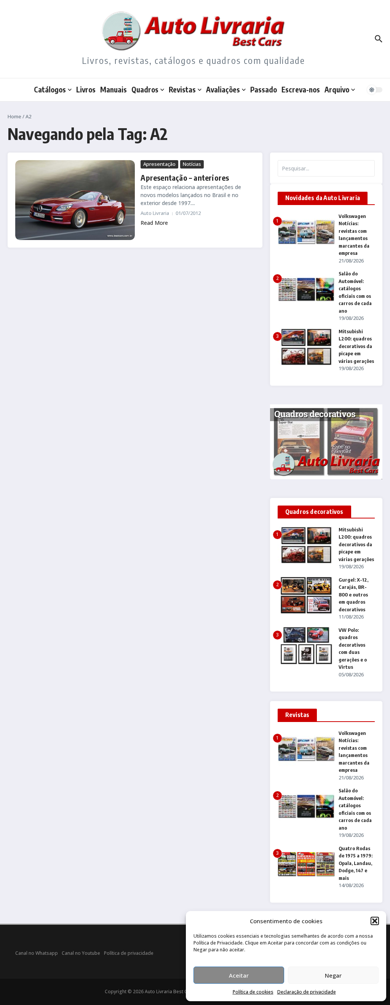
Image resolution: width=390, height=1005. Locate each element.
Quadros (144, 89)
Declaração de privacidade (306, 992)
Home (14, 116)
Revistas (182, 89)
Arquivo (336, 89)
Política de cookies (253, 992)
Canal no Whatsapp (36, 953)
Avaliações (223, 89)
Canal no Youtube (81, 953)
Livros (86, 89)
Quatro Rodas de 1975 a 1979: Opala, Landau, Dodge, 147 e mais (355, 863)
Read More (154, 222)
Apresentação (159, 164)
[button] (375, 921)
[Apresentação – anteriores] (75, 200)
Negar (333, 975)
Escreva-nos (300, 89)
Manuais (113, 89)
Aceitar (239, 975)
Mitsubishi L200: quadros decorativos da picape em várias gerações (356, 346)
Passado (263, 89)
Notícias (192, 164)
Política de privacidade (128, 953)
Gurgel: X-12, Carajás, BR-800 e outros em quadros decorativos (353, 594)
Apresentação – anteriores (185, 177)
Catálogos (50, 89)
